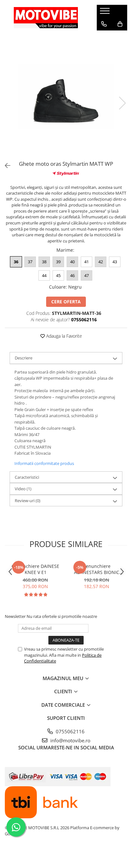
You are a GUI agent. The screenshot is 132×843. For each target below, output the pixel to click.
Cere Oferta (66, 302)
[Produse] (105, 13)
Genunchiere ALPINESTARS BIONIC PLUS (96, 569)
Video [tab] (23, 489)
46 (72, 275)
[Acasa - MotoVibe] (46, 17)
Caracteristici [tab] (27, 477)
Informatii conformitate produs (44, 463)
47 (86, 275)
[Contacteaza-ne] (104, 24)
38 (44, 262)
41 (86, 262)
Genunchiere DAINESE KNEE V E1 (35, 569)
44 (44, 275)
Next (122, 103)
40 (72, 262)
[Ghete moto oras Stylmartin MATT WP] (66, 96)
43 (114, 262)
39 (58, 262)
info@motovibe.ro (69, 740)
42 (100, 262)
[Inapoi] (5, 165)
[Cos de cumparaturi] (120, 24)
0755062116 (69, 731)
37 (30, 262)
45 (58, 275)
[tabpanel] (66, 96)
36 (16, 262)
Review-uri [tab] (27, 500)
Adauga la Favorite (63, 336)
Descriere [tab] (23, 358)
